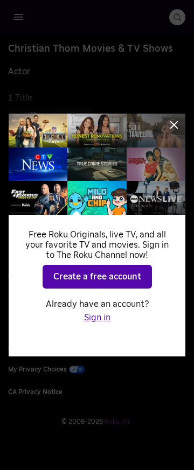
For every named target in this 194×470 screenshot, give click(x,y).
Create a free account (97, 276)
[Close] (174, 125)
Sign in (97, 317)
